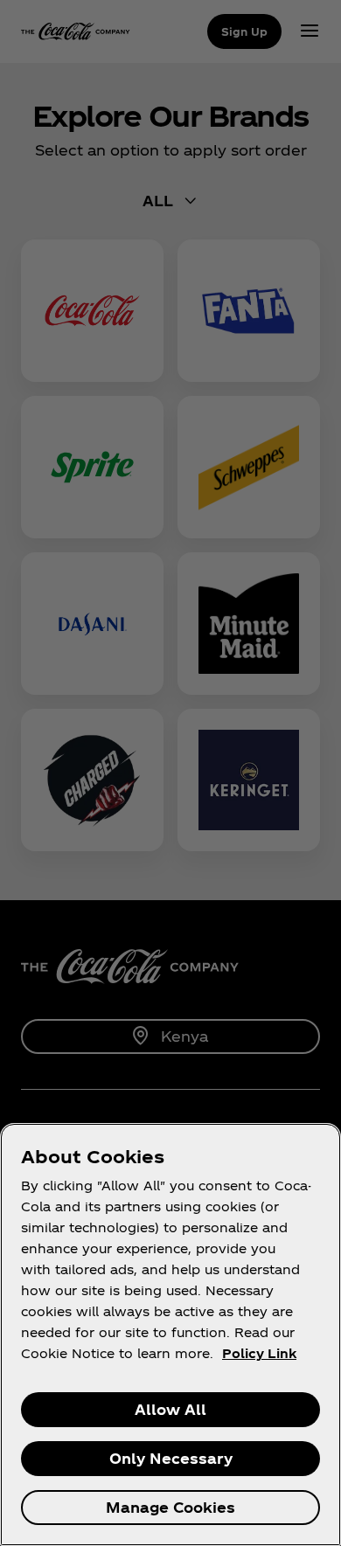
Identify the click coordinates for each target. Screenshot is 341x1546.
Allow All (170, 1409)
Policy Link (259, 1353)
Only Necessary (171, 1458)
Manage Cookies (170, 1507)
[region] (170, 1334)
